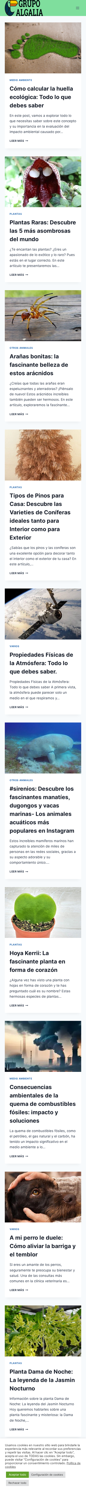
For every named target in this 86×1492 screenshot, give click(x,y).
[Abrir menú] (77, 8)
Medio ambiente (21, 80)
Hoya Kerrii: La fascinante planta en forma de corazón (37, 961)
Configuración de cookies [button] (47, 1474)
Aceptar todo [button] (17, 1474)
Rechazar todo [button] (17, 1482)
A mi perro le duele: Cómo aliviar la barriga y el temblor (43, 1246)
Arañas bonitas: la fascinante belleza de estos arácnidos (39, 365)
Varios (14, 646)
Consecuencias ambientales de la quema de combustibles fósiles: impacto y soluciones (43, 1104)
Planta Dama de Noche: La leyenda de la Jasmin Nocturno (42, 1380)
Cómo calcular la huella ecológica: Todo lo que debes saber (41, 97)
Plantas (16, 213)
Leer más (19, 140)
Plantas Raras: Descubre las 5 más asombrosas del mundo (43, 231)
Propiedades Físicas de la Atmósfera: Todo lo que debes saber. (41, 663)
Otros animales (21, 347)
